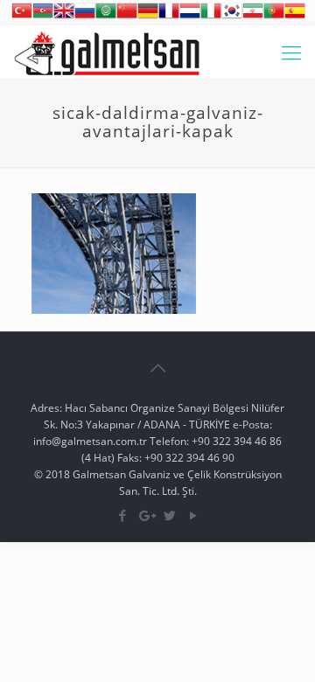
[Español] (294, 16)
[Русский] (84, 16)
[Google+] (145, 515)
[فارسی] (252, 16)
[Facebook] (122, 515)
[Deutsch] (147, 16)
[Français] (168, 16)
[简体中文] (126, 16)
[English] (63, 16)
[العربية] (105, 16)
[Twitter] (169, 515)
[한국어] (231, 16)
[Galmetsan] (107, 51)
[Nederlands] (189, 16)
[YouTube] (193, 515)
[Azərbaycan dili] (42, 16)
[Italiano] (210, 16)
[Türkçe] (21, 16)
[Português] (273, 16)
